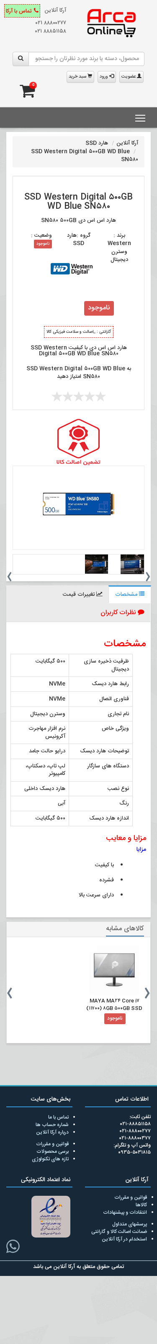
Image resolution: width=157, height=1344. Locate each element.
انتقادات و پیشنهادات (125, 1212)
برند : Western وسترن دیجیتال (119, 248)
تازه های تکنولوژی (50, 1159)
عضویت (129, 77)
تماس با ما (58, 1117)
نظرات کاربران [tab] (119, 612)
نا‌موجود (42, 243)
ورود (104, 77)
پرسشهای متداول (129, 1224)
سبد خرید (78, 77)
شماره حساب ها (52, 1125)
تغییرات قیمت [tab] (79, 594)
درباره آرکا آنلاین (52, 1132)
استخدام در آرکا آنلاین (124, 1239)
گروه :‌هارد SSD (78, 239)
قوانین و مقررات (52, 1144)
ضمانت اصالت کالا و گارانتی (119, 1232)
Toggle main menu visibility (140, 117)
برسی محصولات (52, 1151)
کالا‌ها (141, 1205)
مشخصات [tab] (127, 594)
